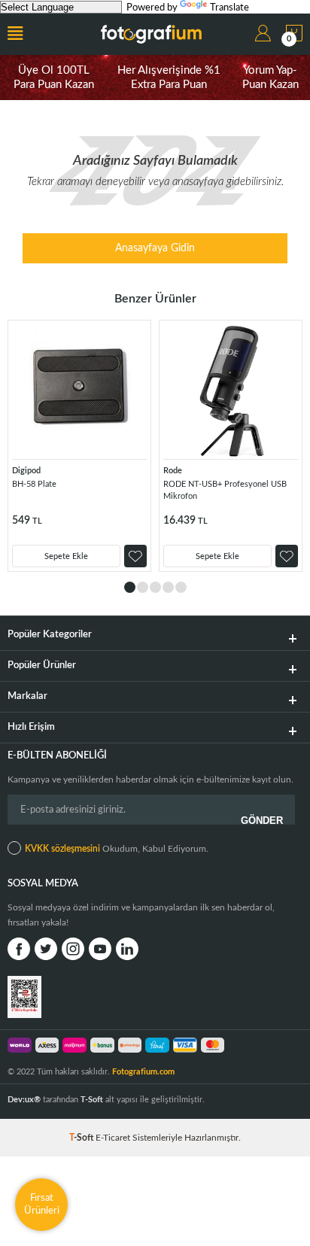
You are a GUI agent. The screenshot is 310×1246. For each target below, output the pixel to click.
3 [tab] (155, 587)
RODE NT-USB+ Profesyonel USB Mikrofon (225, 490)
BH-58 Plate (34, 484)
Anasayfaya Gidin (155, 248)
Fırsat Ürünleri (41, 1204)
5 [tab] (181, 587)
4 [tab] (168, 587)
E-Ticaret (113, 1137)
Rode (172, 470)
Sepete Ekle (66, 556)
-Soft (82, 1137)
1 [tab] (129, 587)
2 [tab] (142, 587)
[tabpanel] (79, 446)
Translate (229, 8)
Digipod (26, 470)
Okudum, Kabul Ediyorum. (116, 848)
